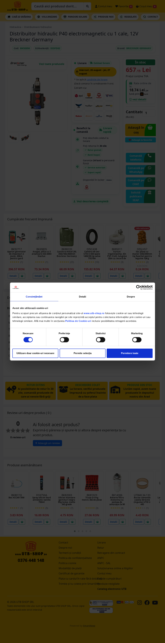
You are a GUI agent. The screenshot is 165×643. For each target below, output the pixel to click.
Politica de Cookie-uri (78, 321)
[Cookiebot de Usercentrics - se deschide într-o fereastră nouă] (138, 287)
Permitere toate (129, 353)
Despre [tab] (131, 296)
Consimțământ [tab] (34, 296)
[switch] (64, 339)
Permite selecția (83, 353)
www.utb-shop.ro (94, 313)
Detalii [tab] (82, 296)
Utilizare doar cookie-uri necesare (35, 353)
